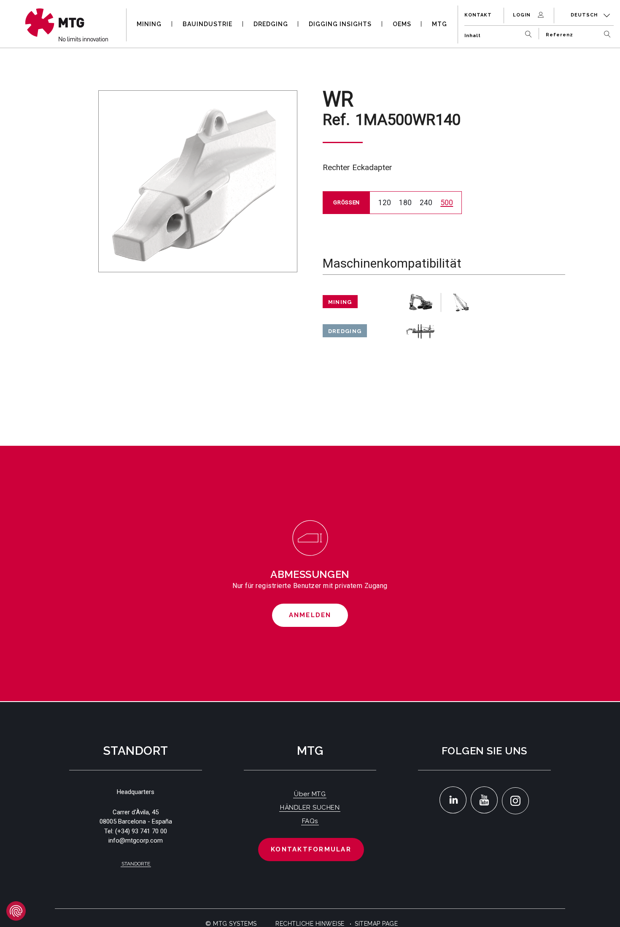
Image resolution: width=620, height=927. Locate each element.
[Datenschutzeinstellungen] (16, 911)
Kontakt (478, 15)
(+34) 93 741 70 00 (141, 831)
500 (446, 202)
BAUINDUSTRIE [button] (207, 24)
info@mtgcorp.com (135, 840)
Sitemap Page (376, 923)
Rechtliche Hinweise (310, 923)
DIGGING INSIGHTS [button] (340, 24)
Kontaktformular (311, 849)
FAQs (310, 821)
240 (426, 202)
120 (384, 202)
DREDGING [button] (270, 24)
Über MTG (310, 794)
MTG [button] (439, 24)
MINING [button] (149, 24)
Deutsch (585, 15)
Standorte (135, 864)
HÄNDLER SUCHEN (310, 807)
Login (522, 15)
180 (405, 202)
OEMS (402, 24)
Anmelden (310, 615)
